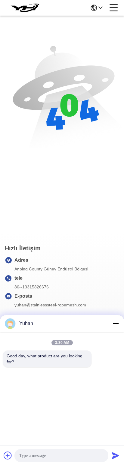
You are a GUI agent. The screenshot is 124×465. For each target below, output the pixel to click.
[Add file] (8, 455)
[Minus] (115, 323)
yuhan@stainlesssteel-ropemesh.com (50, 305)
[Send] (115, 455)
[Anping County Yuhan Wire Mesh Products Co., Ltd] (25, 7)
